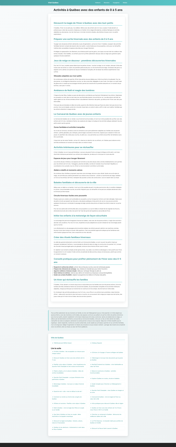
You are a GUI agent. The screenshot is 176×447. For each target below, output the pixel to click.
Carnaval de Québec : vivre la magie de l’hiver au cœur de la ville (105, 398)
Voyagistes (116, 2)
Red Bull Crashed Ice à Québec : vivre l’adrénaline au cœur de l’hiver (106, 365)
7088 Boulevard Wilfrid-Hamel (63, 343)
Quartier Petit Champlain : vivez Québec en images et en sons (107, 391)
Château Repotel (97, 343)
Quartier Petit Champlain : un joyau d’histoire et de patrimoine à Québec (68, 378)
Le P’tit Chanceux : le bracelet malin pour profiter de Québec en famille (106, 422)
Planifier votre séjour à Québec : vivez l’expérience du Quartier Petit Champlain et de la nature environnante (69, 365)
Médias (125, 2)
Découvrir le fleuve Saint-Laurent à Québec (105, 428)
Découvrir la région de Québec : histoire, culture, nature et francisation (67, 422)
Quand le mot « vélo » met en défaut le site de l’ (68, 391)
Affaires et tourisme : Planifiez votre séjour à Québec (69, 403)
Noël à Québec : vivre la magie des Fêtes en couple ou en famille (68, 409)
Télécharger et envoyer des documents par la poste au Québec (106, 359)
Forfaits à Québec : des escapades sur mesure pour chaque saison (68, 352)
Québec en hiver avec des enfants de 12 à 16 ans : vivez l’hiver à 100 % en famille (106, 409)
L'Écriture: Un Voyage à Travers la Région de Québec (107, 352)
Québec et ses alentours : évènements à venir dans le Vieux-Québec (68, 428)
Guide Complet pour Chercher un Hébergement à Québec (105, 385)
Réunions (106, 2)
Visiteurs (97, 2)
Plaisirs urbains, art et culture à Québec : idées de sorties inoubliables (67, 372)
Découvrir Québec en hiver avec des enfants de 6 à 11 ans (68, 359)
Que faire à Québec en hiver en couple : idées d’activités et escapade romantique (66, 415)
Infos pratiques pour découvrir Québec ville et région (107, 403)
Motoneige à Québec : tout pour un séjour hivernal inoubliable (68, 385)
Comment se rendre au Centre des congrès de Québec (67, 398)
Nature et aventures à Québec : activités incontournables (103, 372)
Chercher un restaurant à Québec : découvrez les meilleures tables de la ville (105, 415)
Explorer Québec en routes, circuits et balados (105, 378)
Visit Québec (53, 3)
